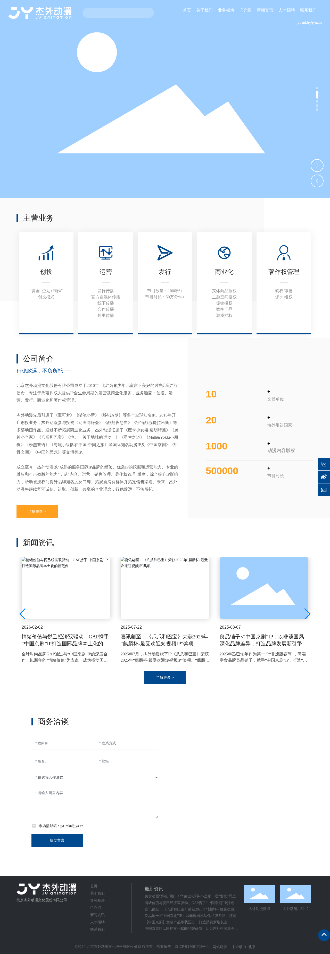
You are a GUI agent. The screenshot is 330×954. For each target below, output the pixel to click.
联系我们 (97, 929)
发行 (165, 271)
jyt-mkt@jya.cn (309, 22)
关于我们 (97, 893)
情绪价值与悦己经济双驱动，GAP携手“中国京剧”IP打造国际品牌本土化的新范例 (65, 643)
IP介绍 (95, 908)
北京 (251, 947)
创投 (46, 271)
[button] (317, 88)
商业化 (224, 271)
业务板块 (97, 901)
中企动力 (239, 947)
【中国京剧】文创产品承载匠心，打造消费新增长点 (186, 922)
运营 (106, 271)
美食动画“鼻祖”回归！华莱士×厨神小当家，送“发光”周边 (190, 896)
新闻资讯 (97, 915)
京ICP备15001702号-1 (192, 947)
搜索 (146, 13)
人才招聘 (97, 922)
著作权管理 (283, 271)
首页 (93, 886)
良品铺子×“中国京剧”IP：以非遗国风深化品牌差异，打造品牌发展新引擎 (262, 640)
